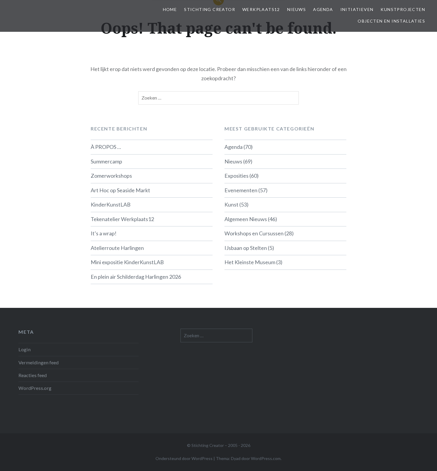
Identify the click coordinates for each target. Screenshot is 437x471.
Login (24, 349)
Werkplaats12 (261, 9)
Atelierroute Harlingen (117, 248)
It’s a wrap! (104, 233)
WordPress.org (34, 388)
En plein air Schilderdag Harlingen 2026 (136, 276)
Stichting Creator (209, 9)
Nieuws (296, 9)
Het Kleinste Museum (249, 262)
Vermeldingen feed (38, 362)
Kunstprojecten (403, 9)
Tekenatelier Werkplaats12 (122, 219)
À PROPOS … (106, 147)
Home (170, 9)
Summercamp (106, 161)
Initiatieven (357, 9)
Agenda (323, 9)
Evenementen (240, 190)
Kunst (231, 204)
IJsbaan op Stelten (245, 248)
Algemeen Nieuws (245, 219)
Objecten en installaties (391, 20)
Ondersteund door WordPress (184, 458)
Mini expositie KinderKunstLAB (127, 262)
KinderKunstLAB (111, 204)
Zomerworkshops (111, 175)
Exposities (236, 175)
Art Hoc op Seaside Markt (120, 190)
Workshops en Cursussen (254, 233)
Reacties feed (32, 375)
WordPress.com (266, 458)
